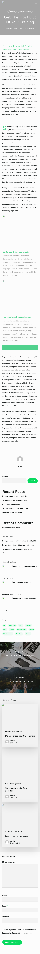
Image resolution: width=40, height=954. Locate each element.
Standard (19, 634)
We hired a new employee (12, 512)
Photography (7, 634)
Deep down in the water (11, 504)
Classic (28, 625)
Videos (28, 634)
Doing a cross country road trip (14, 496)
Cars (20, 625)
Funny (12, 629)
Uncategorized (25, 11)
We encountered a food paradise (15, 500)
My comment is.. (8, 862)
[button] (36, 3)
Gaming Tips (21, 629)
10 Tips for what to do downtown (15, 508)
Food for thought (11, 832)
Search (5, 477)
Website (5, 917)
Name (5, 895)
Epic (4, 629)
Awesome (12, 625)
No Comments (29, 28)
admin (10, 28)
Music (31, 629)
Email (5, 906)
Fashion (12, 11)
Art (4, 625)
